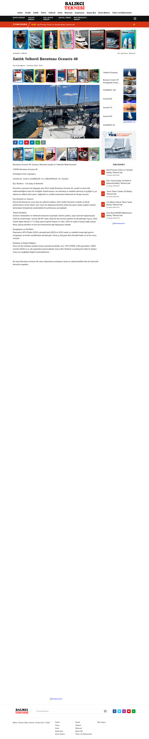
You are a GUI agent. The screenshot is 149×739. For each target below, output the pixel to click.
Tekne (43, 13)
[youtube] (129, 711)
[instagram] (124, 711)
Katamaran (79, 13)
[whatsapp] (133, 711)
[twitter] (21, 142)
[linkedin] (26, 142)
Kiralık (28, 13)
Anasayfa (16, 53)
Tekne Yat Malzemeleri (122, 13)
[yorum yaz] (43, 142)
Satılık (35, 13)
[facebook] (15, 142)
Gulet (60, 13)
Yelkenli (51, 13)
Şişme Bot (91, 13)
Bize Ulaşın (101, 722)
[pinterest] (32, 142)
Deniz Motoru (104, 13)
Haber (20, 13)
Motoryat (68, 13)
